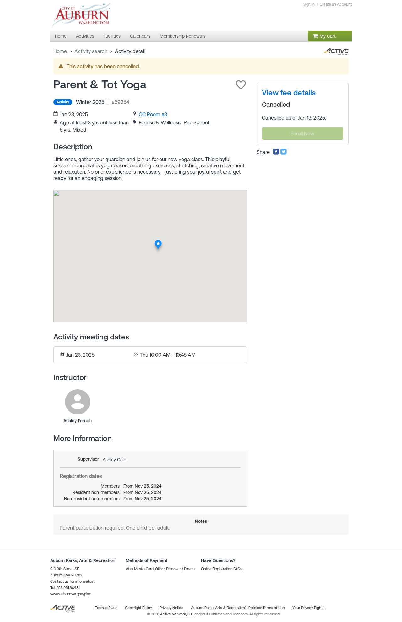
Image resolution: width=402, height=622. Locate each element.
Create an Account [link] (336, 4)
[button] (241, 85)
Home (60, 51)
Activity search (90, 51)
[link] (153, 114)
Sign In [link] (309, 4)
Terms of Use (274, 608)
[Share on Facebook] (276, 153)
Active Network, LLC (177, 614)
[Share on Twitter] (283, 153)
